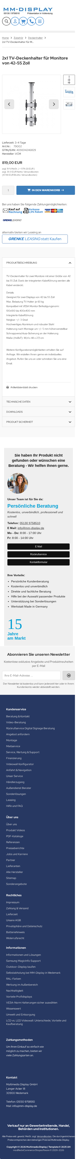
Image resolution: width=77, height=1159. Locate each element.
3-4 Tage (20, 142)
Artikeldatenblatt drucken (24, 387)
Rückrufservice (38, 554)
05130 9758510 (30, 523)
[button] (69, 80)
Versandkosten (44, 1136)
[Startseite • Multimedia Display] (33, 11)
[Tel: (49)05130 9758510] (31, 21)
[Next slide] (54, 104)
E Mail (38, 546)
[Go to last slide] (9, 104)
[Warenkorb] (23, 21)
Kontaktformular (38, 562)
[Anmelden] (15, 21)
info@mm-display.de (31, 528)
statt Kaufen (34, 238)
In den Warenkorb (45, 190)
